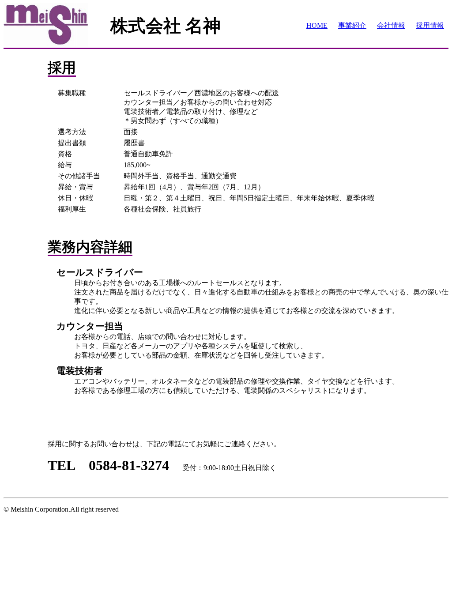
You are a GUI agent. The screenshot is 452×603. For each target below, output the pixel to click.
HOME (317, 25)
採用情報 (430, 25)
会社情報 (391, 25)
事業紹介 (352, 25)
